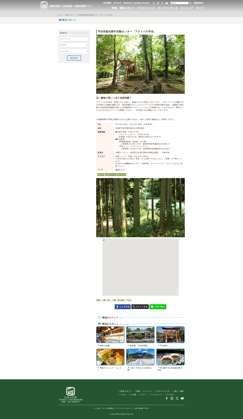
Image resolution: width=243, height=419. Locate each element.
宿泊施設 (121, 300)
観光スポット (127, 8)
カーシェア (187, 8)
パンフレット (156, 395)
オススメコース (146, 8)
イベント (148, 391)
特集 (114, 8)
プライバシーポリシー (124, 408)
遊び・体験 (111, 300)
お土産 (133, 395)
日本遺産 (107, 2)
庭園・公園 (101, 300)
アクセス (117, 2)
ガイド (200, 8)
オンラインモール (168, 8)
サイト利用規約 (108, 408)
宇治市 (128, 300)
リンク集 (96, 408)
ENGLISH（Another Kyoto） (137, 2)
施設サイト (120, 170)
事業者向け (199, 2)
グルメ (123, 395)
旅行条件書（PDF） (142, 408)
